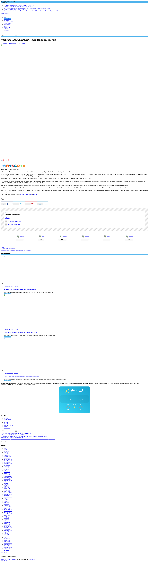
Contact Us (6, 30)
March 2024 (7, 488)
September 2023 (8, 497)
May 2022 (6, 519)
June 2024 (6, 484)
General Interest (7, 20)
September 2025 (8, 463)
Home (5, 17)
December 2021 (8, 526)
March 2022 (7, 522)
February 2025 (7, 473)
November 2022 (8, 511)
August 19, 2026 (9, 329)
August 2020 (7, 548)
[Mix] (18, 166)
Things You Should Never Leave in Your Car (15, 9)
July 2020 (6, 550)
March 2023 (7, 505)
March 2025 (7, 472)
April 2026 (6, 454)
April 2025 (6, 470)
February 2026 (7, 456)
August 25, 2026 (9, 286)
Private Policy (7, 27)
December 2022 (8, 509)
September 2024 (8, 480)
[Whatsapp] (21, 166)
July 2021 (6, 533)
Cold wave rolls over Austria (8, 248)
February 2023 (7, 506)
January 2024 (7, 491)
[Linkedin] (10, 166)
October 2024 (7, 479)
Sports (5, 26)
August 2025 (7, 465)
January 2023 (7, 508)
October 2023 (7, 495)
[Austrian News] (1, 15)
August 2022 (7, 515)
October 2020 (7, 545)
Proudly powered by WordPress (8, 559)
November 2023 (8, 494)
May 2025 (6, 469)
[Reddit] (7, 166)
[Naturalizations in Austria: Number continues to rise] (1, 32)
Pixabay (35, 194)
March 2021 (7, 538)
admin (23, 43)
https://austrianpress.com (14, 224)
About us (6, 28)
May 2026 (6, 452)
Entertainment (7, 419)
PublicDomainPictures (25, 194)
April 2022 (6, 520)
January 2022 (7, 525)
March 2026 (7, 455)
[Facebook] (2, 166)
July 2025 (6, 466)
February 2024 (7, 490)
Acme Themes (31, 559)
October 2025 (7, 462)
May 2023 (6, 502)
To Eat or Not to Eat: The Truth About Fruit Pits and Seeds (18, 6)
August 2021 (7, 532)
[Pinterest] (12, 166)
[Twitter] (4, 166)
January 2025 (7, 474)
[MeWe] (15, 166)
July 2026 (6, 449)
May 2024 (6, 486)
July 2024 (6, 483)
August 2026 (7, 448)
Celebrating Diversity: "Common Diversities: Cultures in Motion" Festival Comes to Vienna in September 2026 (31, 11)
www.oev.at (4, 552)
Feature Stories (7, 23)
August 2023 (7, 498)
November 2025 (8, 460)
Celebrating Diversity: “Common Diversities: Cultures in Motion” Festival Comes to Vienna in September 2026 (28, 439)
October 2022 (7, 512)
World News (7, 24)
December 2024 (8, 476)
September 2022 (8, 513)
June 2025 (6, 467)
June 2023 (6, 501)
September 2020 (8, 547)
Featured (6, 422)
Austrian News (7, 19)
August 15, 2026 (9, 373)
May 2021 (6, 536)
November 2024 (8, 477)
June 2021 (6, 534)
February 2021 (7, 540)
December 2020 (8, 543)
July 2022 (6, 516)
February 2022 (7, 523)
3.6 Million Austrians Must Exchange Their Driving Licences (19, 5)
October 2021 (7, 529)
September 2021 (8, 530)
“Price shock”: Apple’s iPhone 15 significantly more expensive (16, 250)
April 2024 (6, 487)
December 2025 (8, 459)
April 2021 (6, 537)
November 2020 (8, 544)
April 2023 (6, 504)
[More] (24, 166)
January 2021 (7, 541)
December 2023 (8, 493)
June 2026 (6, 451)
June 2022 (6, 518)
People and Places (8, 21)
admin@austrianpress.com (14, 221)
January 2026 (7, 458)
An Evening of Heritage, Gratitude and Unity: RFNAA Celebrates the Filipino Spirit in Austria (27, 8)
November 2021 (8, 527)
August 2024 (7, 481)
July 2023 (6, 499)
